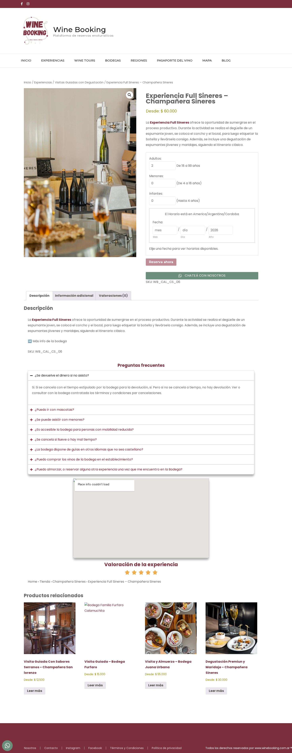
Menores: (156, 176)
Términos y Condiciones (127, 748)
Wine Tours (84, 60)
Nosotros (30, 748)
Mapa (207, 60)
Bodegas (113, 60)
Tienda (45, 581)
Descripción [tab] (39, 295)
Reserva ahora (161, 262)
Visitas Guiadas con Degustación (79, 82)
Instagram (73, 748)
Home (32, 581)
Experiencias (52, 60)
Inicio (26, 60)
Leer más (34, 691)
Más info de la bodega (50, 341)
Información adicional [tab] (74, 295)
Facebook (95, 748)
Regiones (139, 60)
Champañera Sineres (69, 581)
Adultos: (155, 158)
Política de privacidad (167, 748)
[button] (129, 95)
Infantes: (156, 193)
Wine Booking (79, 29)
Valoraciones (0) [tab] (113, 295)
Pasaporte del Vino (174, 60)
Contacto (51, 748)
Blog (226, 60)
